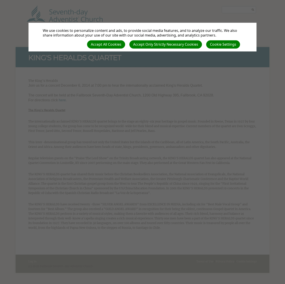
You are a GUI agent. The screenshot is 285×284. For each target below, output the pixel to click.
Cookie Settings (223, 44)
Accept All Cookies (106, 44)
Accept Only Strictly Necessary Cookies (165, 44)
